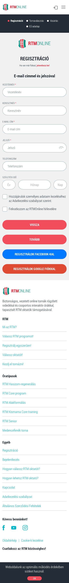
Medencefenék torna (15, 430)
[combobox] (9, 184)
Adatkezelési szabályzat (17, 496)
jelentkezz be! (43, 65)
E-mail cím (8, 121)
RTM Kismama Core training (20, 411)
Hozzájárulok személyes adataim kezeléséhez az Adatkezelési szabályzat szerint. (37, 198)
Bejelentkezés (10, 459)
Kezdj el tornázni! (12, 364)
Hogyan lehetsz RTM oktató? (20, 478)
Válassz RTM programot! (17, 336)
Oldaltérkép (9, 540)
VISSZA (34, 225)
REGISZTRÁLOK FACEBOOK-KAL (34, 254)
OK (34, 578)
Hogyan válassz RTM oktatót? (21, 469)
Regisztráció (10, 450)
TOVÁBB (34, 239)
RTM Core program (14, 393)
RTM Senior (9, 421)
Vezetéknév (9, 84)
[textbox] (8, 184)
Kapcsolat (8, 487)
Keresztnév (9, 103)
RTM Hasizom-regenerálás (19, 384)
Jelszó (6, 140)
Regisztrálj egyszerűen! (16, 345)
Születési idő (9, 177)
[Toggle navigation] (63, 7)
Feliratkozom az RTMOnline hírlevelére (32, 209)
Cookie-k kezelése (32, 540)
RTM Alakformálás (14, 402)
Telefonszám (9, 158)
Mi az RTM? (9, 327)
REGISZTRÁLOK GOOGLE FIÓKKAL (34, 269)
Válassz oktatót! (12, 354)
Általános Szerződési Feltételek (21, 506)
